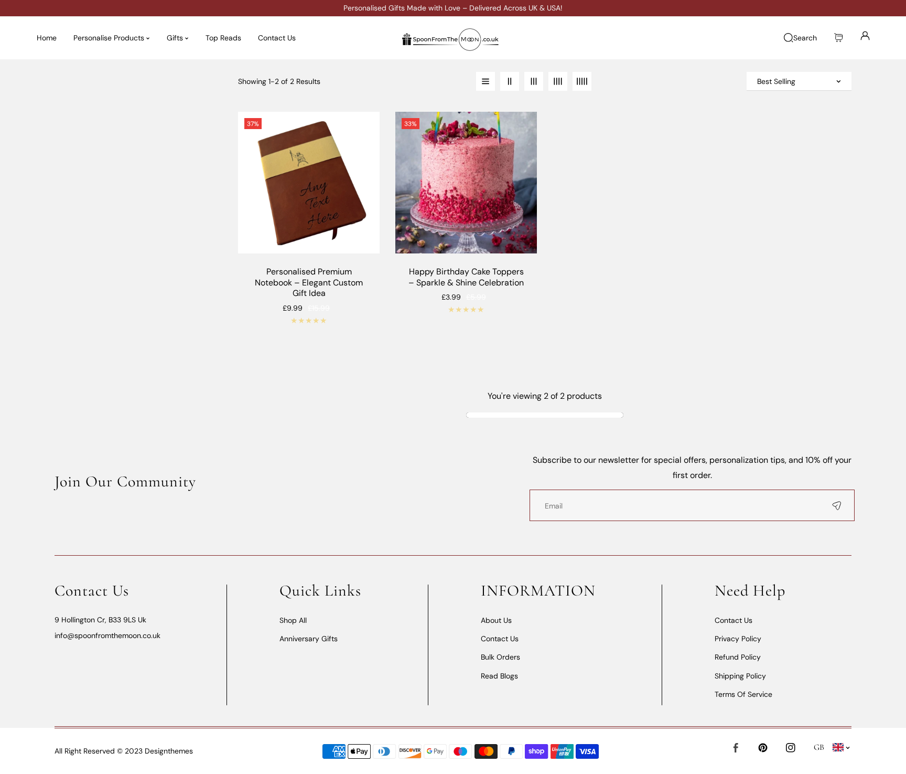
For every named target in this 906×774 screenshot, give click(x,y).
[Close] (93, 710)
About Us (496, 620)
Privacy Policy (738, 638)
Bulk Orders (500, 657)
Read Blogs (499, 676)
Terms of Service (743, 694)
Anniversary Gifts (308, 638)
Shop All (293, 620)
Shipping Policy (740, 676)
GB (819, 747)
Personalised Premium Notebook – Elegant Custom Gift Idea (309, 283)
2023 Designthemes (158, 751)
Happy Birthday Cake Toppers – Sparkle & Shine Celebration (466, 277)
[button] (839, 38)
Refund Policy (738, 657)
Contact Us (500, 638)
